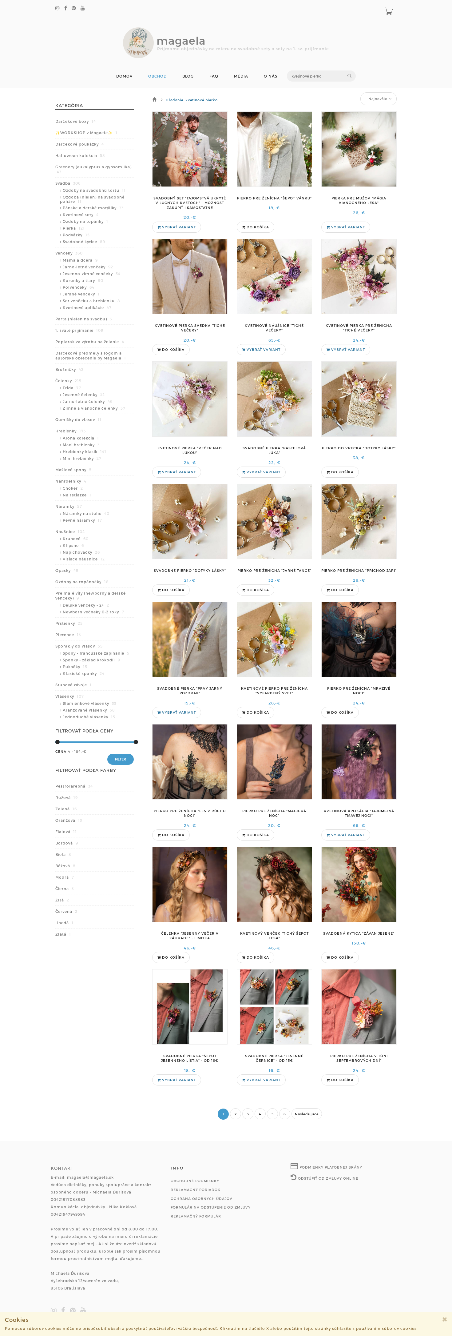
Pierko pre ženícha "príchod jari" (359, 570)
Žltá (62, 900)
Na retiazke (77, 495)
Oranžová (68, 820)
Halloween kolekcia (80, 155)
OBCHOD (157, 76)
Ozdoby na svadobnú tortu (94, 190)
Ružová (66, 797)
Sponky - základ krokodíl (91, 660)
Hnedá (64, 923)
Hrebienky (70, 431)
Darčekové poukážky (79, 144)
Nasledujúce (307, 1114)
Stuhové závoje (73, 685)
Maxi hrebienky (81, 445)
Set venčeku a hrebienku (91, 301)
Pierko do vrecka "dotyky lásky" (359, 448)
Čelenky (68, 381)
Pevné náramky (82, 520)
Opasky (66, 570)
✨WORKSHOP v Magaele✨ (86, 132)
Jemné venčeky (81, 294)
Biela (63, 854)
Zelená (66, 809)
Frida (72, 388)
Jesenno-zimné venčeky (92, 273)
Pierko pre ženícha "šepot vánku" (274, 198)
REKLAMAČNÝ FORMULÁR (196, 1216)
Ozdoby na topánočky (82, 582)
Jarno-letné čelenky (88, 401)
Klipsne (73, 545)
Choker (73, 488)
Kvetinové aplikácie (87, 307)
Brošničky (69, 369)
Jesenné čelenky (84, 394)
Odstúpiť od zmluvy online (327, 1178)
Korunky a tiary (83, 280)
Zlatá (63, 934)
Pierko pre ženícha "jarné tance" (274, 570)
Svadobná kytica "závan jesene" (359, 933)
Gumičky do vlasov (78, 419)
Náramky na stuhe (86, 513)
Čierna (64, 888)
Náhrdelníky (70, 481)
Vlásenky (69, 696)
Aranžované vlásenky (89, 710)
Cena (60, 751)
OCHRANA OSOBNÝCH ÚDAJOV (201, 1199)
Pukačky (75, 666)
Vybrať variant (178, 227)
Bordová (66, 843)
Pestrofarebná (74, 786)
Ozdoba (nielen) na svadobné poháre (92, 199)
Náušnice (70, 531)
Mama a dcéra (80, 260)
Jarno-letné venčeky (88, 267)
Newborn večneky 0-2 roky (93, 612)
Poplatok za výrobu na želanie (89, 341)
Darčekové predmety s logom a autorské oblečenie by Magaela (90, 355)
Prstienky (69, 623)
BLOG (188, 76)
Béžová (65, 866)
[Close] (444, 1319)
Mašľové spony (73, 469)
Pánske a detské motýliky (93, 208)
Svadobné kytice (84, 241)
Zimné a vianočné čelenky (94, 408)
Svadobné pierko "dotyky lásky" (190, 570)
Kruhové (76, 538)
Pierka (74, 228)
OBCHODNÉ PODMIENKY (195, 1181)
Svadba (68, 183)
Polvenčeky (78, 287)
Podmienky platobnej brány (330, 1167)
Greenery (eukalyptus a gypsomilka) (93, 169)
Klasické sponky (84, 673)
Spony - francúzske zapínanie (96, 653)
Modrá (64, 877)
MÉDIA (241, 76)
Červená (66, 911)
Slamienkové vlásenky (89, 703)
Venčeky (69, 253)
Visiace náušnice (84, 559)
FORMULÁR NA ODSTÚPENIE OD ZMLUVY (211, 1207)
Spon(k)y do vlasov (79, 646)
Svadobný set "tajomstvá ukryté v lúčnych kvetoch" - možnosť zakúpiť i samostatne (189, 203)
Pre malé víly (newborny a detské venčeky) (90, 595)
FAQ (213, 76)
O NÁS (270, 76)
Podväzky (76, 235)
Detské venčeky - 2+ (86, 605)
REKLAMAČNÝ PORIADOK (195, 1190)
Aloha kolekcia (81, 438)
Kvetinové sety (81, 214)
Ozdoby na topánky (85, 221)
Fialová (66, 831)
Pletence (68, 634)
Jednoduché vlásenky (89, 717)
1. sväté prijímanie (79, 330)
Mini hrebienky (82, 458)
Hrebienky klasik (84, 451)
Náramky (68, 506)
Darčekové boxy (75, 121)
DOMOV (124, 76)
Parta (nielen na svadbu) (83, 319)
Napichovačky (81, 552)
